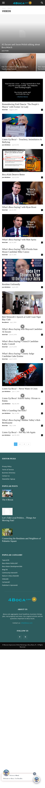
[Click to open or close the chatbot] (36, 780)
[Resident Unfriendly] (22, 270)
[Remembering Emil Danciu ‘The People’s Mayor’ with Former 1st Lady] (22, 90)
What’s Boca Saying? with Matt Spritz (19, 239)
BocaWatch (5, 322)
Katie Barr (5, 109)
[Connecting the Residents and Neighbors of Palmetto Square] (22, 532)
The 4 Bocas (7, 499)
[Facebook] (20, 637)
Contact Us (6, 476)
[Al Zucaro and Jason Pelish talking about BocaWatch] (22, 33)
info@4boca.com (26, 623)
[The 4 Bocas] (22, 493)
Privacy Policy (6, 466)
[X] (25, 637)
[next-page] (28, 444)
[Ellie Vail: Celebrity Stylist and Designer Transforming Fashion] (18, 63)
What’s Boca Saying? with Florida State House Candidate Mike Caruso (20, 250)
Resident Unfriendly (11, 284)
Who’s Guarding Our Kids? (14, 410)
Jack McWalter (6, 145)
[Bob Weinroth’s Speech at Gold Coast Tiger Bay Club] (22, 302)
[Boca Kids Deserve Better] (22, 160)
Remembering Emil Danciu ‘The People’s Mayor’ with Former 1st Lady (20, 105)
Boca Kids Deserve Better (13, 174)
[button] (3, 3)
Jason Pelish (5, 50)
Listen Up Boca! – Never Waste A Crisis (19, 388)
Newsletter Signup (8, 479)
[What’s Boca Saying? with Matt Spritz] (22, 225)
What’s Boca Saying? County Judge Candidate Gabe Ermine (18, 354)
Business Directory (8, 473)
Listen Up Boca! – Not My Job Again (18, 432)
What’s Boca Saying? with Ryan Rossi (19, 207)
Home (4, 8)
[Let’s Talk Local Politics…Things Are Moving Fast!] (22, 511)
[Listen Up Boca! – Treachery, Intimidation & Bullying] (22, 125)
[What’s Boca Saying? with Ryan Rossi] (22, 193)
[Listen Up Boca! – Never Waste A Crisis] (22, 374)
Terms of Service (8, 470)
